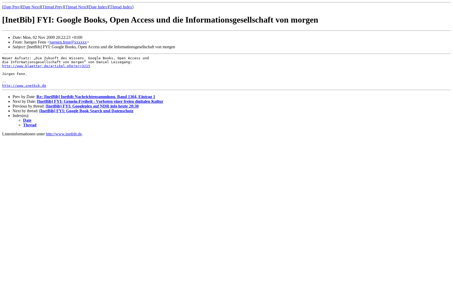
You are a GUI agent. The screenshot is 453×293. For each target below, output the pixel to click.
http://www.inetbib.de (24, 86)
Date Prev (11, 7)
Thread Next (75, 7)
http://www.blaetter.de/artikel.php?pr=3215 (46, 66)
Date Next (31, 7)
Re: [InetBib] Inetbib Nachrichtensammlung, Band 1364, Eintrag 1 (95, 96)
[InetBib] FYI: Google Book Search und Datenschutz (86, 111)
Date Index (98, 7)
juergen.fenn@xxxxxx (68, 42)
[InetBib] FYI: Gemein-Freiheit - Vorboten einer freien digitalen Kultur (100, 101)
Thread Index (121, 7)
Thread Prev (52, 7)
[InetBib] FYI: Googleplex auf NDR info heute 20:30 (92, 106)
